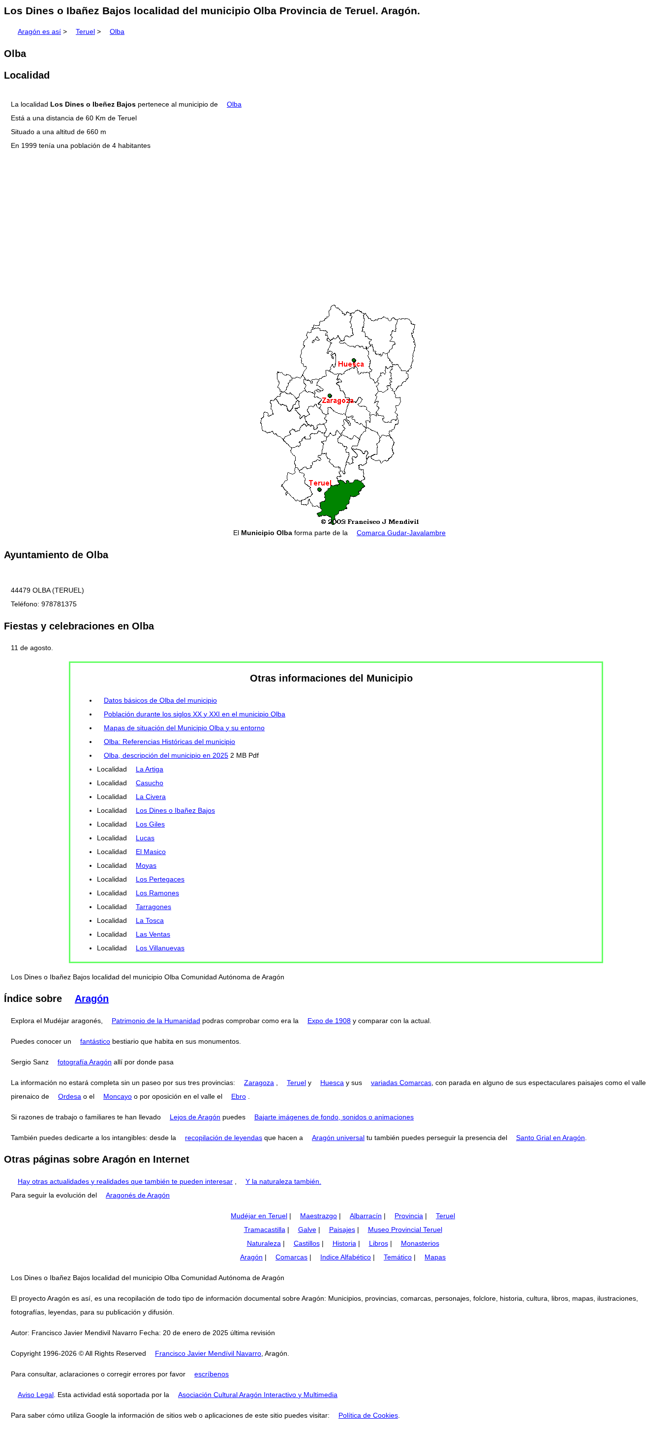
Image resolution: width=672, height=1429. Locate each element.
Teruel (85, 31)
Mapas (435, 1257)
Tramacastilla (264, 1229)
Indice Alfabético (345, 1257)
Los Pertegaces (160, 879)
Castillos (307, 1243)
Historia (344, 1243)
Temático (398, 1257)
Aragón (92, 998)
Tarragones (153, 907)
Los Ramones (157, 893)
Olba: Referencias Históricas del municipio (169, 741)
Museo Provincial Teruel (405, 1229)
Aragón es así (39, 31)
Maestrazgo (318, 1216)
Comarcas (291, 1257)
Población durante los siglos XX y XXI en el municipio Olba (194, 714)
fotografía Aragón (85, 1062)
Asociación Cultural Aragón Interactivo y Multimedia (257, 1395)
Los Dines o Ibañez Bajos (175, 810)
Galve (307, 1229)
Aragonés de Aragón (138, 1195)
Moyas (146, 865)
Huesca (332, 1082)
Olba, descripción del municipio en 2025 (166, 755)
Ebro (238, 1096)
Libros (378, 1243)
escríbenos (211, 1374)
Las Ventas (153, 934)
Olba (117, 31)
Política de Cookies (368, 1415)
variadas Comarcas (401, 1082)
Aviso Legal (36, 1395)
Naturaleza (264, 1243)
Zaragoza (259, 1082)
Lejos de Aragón (195, 1117)
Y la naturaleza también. (283, 1181)
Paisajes (342, 1229)
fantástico (95, 1041)
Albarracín (366, 1216)
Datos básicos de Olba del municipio (160, 700)
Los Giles (150, 824)
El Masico (151, 852)
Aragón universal (338, 1138)
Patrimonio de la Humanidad (156, 1021)
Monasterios (420, 1243)
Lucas (145, 838)
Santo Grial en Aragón (550, 1138)
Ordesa (69, 1096)
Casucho (149, 783)
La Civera (151, 796)
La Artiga (149, 769)
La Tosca (150, 920)
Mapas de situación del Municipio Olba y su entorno (184, 728)
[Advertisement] (336, 228)
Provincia (409, 1216)
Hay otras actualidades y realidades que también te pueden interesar (125, 1181)
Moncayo (117, 1096)
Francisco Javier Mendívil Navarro (208, 1353)
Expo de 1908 (329, 1021)
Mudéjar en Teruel (259, 1216)
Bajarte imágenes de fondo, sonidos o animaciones (334, 1117)
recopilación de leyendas (223, 1138)
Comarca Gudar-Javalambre (401, 533)
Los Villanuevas (160, 948)
